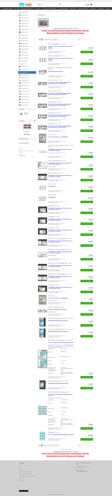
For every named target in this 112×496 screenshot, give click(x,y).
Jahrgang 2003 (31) (24, 40)
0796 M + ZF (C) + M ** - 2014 (55, 173)
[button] (80, 1)
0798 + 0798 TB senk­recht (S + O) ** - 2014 (58, 381)
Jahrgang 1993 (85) (24, 12)
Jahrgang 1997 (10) (25, 23)
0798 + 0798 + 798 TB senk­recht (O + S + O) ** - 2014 (60, 318)
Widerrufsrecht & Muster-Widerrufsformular (27, 476)
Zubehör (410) (101, 8)
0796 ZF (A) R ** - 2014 (53, 206)
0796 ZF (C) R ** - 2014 (53, 285)
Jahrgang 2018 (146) (25, 82)
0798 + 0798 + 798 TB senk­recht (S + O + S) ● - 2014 (60, 340)
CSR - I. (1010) (17, 8)
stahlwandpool (22, 155)
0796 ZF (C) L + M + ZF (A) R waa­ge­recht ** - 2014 (59, 238)
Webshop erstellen (51, 494)
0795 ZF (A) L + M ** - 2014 (54, 113)
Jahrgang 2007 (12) (24, 52)
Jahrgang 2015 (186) (25, 75)
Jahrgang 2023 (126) (25, 96)
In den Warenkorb (86, 52)
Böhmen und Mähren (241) (27, 8)
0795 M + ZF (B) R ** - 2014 (54, 102)
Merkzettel (91, 0)
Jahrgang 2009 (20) (24, 58)
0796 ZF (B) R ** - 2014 (53, 216)
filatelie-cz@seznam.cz (83, 471)
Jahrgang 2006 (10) (24, 49)
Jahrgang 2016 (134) (25, 77)
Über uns (21, 465)
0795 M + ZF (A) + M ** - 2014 (55, 80)
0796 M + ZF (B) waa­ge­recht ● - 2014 (56, 160)
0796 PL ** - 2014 (52, 184)
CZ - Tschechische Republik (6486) (49, 8)
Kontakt (20, 478)
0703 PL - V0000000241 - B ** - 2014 (56, 56)
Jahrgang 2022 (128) (25, 94)
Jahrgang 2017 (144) (25, 80)
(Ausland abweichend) (61, 51)
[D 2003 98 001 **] (27, 126)
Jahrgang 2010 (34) (24, 61)
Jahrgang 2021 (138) (25, 91)
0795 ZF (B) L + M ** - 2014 (54, 123)
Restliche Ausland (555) (83, 8)
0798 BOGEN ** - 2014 (53, 432)
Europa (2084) (73, 8)
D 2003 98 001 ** (27, 132)
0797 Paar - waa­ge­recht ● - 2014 (56, 307)
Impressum (21, 469)
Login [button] (85, 0)
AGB (20, 467)
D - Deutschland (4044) (63, 8)
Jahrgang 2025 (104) (25, 102)
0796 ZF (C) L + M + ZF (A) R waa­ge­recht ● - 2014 (59, 249)
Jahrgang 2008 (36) (24, 55)
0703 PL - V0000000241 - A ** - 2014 (56, 44)
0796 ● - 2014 (51, 296)
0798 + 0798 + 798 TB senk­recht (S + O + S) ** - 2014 (60, 329)
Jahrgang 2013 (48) (24, 69)
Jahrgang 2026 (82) (24, 105)
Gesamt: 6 (21, 153)
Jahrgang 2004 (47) (25, 43)
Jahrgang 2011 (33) (22, 63)
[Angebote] (34, 121)
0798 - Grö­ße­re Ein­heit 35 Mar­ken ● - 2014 (58, 392)
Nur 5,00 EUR (27, 134)
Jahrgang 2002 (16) (25, 37)
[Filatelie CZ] (27, 4)
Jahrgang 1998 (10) (24, 26)
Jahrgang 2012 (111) (25, 66)
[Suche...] (60, 4)
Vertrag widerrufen (24, 490)
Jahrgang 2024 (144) (25, 99)
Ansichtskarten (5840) (7, 8)
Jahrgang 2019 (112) (25, 85)
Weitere (107, 8)
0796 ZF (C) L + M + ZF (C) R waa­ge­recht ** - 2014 (59, 274)
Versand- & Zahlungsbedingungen (25, 474)
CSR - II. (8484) (37, 8)
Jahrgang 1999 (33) (24, 29)
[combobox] (47, 39)
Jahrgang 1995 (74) (25, 17)
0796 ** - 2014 (51, 134)
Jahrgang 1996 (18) (24, 20)
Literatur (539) (93, 8)
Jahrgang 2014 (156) (25, 72)
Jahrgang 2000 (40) (24, 32)
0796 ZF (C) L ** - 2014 (53, 227)
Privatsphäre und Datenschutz (25, 471)
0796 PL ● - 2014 (52, 195)
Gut (20, 147)
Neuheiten (21, 480)
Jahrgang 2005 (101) (25, 46)
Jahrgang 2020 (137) (24, 88)
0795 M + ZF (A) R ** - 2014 (54, 91)
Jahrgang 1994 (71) (24, 15)
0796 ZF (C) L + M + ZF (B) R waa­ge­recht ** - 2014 (59, 263)
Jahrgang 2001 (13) (24, 35)
